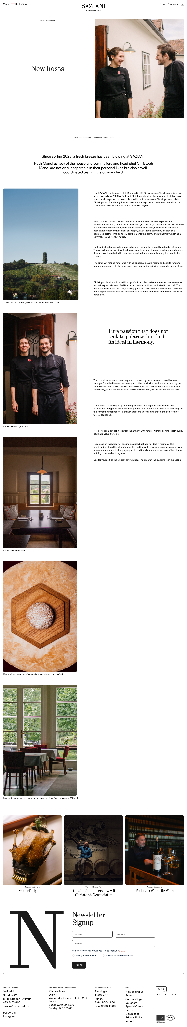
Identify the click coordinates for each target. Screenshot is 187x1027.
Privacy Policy (134, 1017)
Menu (6, 4)
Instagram (9, 1016)
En (164, 4)
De (161, 4)
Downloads (132, 1014)
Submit (79, 965)
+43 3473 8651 (12, 1002)
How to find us (134, 992)
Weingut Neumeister (86, 955)
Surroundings (133, 999)
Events (129, 995)
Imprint (129, 1021)
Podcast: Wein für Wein (155, 890)
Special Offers (134, 1006)
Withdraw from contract (166, 995)
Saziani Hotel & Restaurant (120, 955)
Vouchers (131, 1003)
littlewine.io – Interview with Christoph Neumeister (93, 892)
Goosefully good (32, 890)
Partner (130, 1010)
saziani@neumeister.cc (17, 1006)
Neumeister (175, 4)
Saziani (93, 7)
